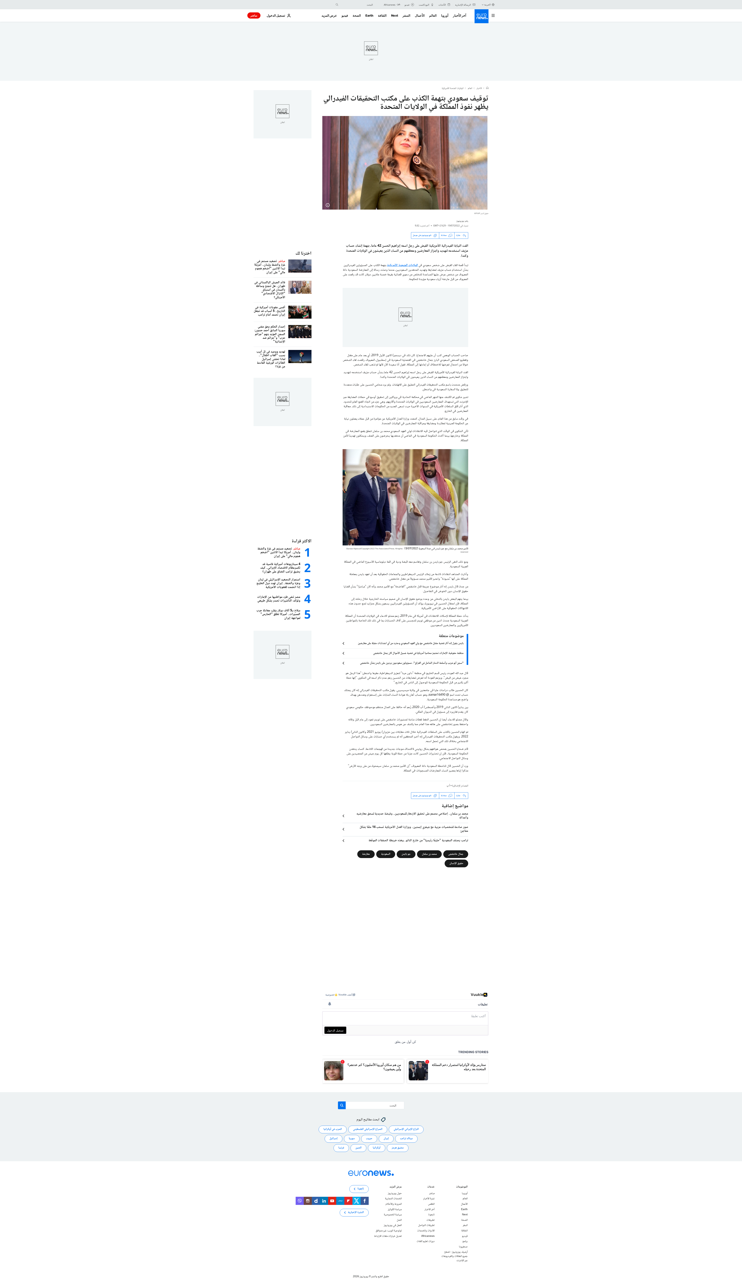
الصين (358, 1148)
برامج (465, 1241)
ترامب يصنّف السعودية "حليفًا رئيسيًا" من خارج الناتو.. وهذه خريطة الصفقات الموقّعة (418, 841)
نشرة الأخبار (429, 1198)
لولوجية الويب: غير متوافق (389, 1230)
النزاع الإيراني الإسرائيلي (406, 1129)
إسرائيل (333, 1138)
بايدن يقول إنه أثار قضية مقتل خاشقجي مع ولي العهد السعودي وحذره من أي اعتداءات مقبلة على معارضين (411, 643)
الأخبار (479, 88)
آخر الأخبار (459, 15)
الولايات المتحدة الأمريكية (453, 88)
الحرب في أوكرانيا (332, 1129)
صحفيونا (463, 1247)
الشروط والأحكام (393, 1204)
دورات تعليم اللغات (426, 1241)
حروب (369, 1138)
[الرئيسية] (487, 88)
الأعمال (420, 15)
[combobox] (356, 5)
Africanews (428, 1236)
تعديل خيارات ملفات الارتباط (388, 1236)
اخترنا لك (303, 254)
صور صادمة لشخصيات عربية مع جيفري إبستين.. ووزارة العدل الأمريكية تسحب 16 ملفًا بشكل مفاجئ (414, 829)
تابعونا (431, 1214)
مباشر (253, 15)
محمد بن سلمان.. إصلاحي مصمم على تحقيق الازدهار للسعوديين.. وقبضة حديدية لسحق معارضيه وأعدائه (412, 816)
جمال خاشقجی (455, 854)
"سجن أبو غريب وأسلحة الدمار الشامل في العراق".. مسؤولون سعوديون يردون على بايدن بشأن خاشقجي (412, 663)
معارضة (366, 854)
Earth (369, 15)
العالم (433, 15)
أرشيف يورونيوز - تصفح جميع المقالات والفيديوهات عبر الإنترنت (454, 1256)
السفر (406, 15)
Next (394, 15)
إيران (386, 1138)
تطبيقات (430, 1220)
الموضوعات (462, 1187)
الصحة (357, 15)
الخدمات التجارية (393, 1198)
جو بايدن (406, 854)
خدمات (431, 1187)
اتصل (399, 1220)
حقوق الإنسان (456, 863)
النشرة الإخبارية (356, 1212)
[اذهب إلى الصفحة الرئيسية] (481, 16)
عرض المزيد (396, 1187)
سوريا (352, 1138)
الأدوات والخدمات (426, 1230)
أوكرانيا (376, 1148)
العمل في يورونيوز (393, 1225)
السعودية (385, 854)
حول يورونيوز (395, 1193)
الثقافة (382, 15)
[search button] (337, 5)
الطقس (431, 1204)
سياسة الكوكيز (395, 1209)
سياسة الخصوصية (393, 1214)
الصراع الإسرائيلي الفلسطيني (367, 1129)
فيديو (345, 15)
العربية (487, 4)
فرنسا (341, 1148)
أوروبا (444, 15)
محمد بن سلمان (429, 854)
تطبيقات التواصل (426, 1225)
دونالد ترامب (406, 1138)
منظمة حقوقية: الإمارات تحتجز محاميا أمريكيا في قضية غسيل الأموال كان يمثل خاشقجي (418, 653)
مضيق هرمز (398, 1148)
